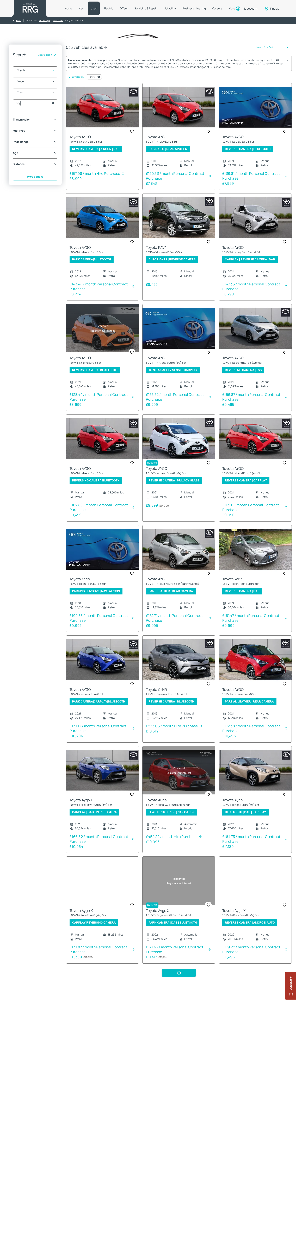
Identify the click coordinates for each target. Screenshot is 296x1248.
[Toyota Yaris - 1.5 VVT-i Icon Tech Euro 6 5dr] (102, 549)
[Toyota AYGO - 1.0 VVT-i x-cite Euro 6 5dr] (102, 328)
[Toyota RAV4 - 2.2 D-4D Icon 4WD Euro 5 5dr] (179, 217)
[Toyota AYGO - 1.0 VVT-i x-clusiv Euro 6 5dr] (102, 660)
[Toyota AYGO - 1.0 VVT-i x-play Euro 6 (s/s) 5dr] (255, 217)
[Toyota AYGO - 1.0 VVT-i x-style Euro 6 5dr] (102, 107)
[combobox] (35, 70)
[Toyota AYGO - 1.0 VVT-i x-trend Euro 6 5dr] (102, 217)
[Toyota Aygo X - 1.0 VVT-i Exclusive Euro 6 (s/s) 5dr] (102, 770)
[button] (48, 70)
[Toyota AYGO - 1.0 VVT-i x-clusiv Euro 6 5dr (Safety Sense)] (179, 549)
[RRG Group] (30, 8)
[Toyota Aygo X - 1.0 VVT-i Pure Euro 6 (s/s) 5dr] (102, 881)
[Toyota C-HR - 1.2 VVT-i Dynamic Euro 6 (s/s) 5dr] (179, 660)
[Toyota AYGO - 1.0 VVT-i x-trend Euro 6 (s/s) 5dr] (179, 328)
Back (18, 20)
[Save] (131, 131)
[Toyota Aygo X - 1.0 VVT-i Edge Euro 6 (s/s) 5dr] (255, 770)
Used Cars (58, 20)
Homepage (44, 20)
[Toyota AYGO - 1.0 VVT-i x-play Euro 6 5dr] (179, 107)
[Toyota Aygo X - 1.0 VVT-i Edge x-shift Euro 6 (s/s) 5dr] (179, 881)
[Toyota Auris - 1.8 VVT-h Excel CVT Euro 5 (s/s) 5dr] (179, 770)
